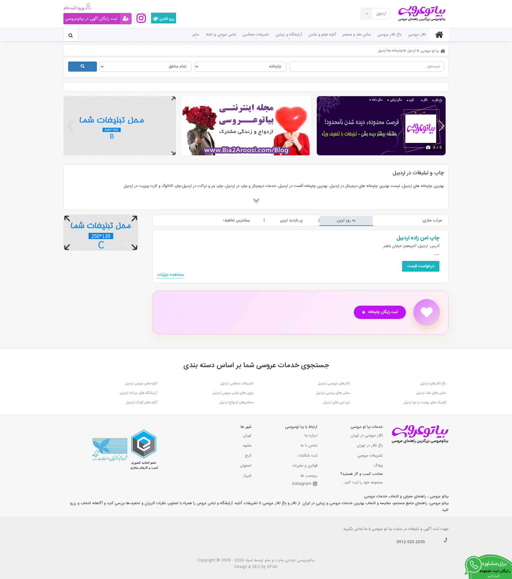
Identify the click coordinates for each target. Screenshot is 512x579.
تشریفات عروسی (370, 455)
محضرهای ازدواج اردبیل (237, 402)
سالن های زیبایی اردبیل (333, 393)
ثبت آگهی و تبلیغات (423, 529)
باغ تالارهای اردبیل (433, 383)
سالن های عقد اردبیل (431, 393)
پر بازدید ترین (291, 220)
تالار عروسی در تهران (367, 435)
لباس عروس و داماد (221, 34)
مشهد (247, 445)
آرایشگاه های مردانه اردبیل (138, 393)
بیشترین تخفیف (236, 220)
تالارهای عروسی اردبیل (334, 383)
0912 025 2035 (410, 542)
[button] (442, 125)
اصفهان (246, 465)
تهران (247, 435)
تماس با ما (309, 445)
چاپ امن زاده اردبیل (417, 238)
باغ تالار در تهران (370, 445)
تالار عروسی (417, 34)
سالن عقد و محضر (357, 34)
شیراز (247, 475)
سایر (195, 34)
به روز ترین (346, 220)
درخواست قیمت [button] (420, 266)
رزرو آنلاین (167, 19)
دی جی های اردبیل (336, 402)
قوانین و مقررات (304, 465)
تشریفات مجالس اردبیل (237, 383)
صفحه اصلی (439, 34)
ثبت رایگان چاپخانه (383, 312)
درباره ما (311, 435)
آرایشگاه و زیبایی (289, 34)
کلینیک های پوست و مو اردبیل (425, 402)
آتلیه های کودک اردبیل (141, 402)
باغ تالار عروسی (389, 34)
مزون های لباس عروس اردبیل (233, 393)
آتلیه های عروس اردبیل (141, 383)
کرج (248, 455)
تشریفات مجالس (256, 34)
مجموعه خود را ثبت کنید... (362, 482)
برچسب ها (308, 475)
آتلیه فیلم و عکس (322, 34)
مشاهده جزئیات (170, 275)
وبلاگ (378, 465)
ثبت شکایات (307, 455)
